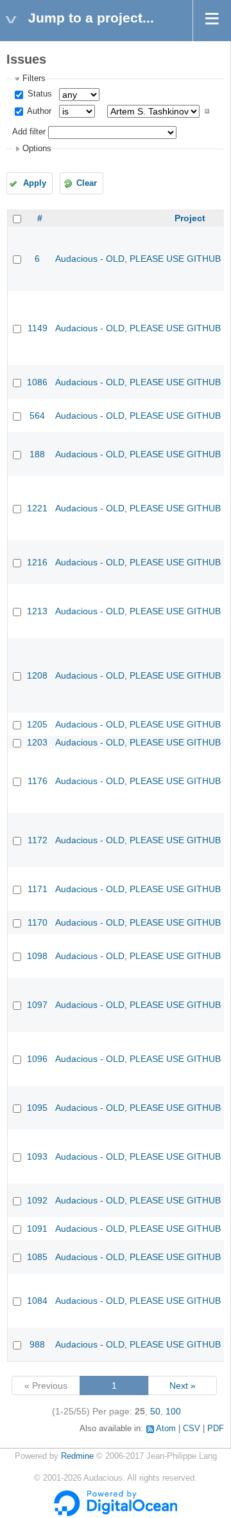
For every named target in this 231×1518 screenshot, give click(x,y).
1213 (37, 611)
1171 (37, 889)
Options (36, 148)
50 (155, 1411)
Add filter (29, 131)
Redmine (77, 1456)
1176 (37, 781)
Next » (182, 1385)
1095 (37, 1107)
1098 (37, 956)
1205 (37, 724)
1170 (37, 922)
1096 (37, 1059)
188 (37, 454)
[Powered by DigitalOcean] (115, 1513)
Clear (86, 183)
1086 (37, 382)
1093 (37, 1156)
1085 (37, 1257)
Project (190, 218)
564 (37, 415)
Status (38, 93)
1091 (37, 1228)
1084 (37, 1300)
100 (173, 1411)
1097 (37, 1005)
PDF (215, 1428)
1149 (37, 328)
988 (37, 1344)
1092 (37, 1200)
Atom (166, 1428)
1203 (37, 742)
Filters (34, 78)
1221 (37, 508)
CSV (191, 1428)
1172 (37, 840)
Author (38, 111)
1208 (37, 675)
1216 (37, 562)
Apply (34, 183)
